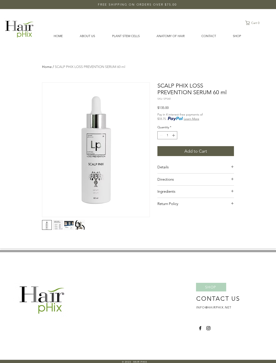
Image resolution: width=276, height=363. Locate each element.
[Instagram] (208, 328)
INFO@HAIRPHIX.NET (214, 307)
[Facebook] (200, 328)
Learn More (191, 119)
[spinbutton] (167, 135)
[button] (253, 23)
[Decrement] (160, 135)
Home (47, 67)
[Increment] (174, 135)
